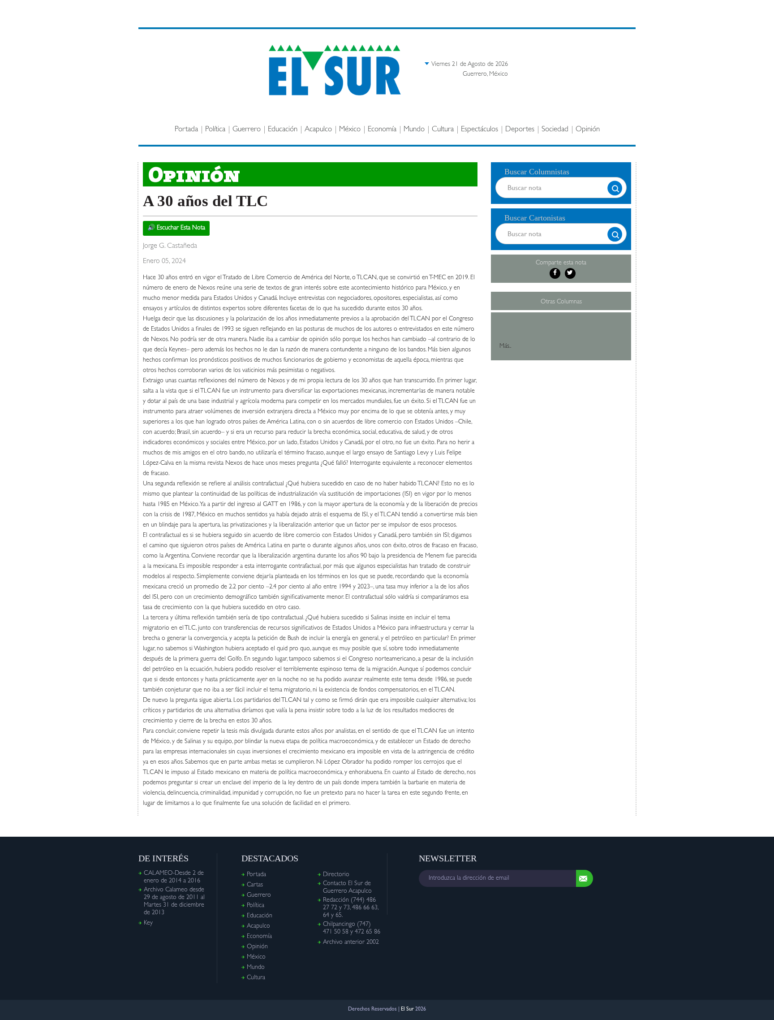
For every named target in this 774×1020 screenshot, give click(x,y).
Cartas (255, 885)
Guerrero (246, 130)
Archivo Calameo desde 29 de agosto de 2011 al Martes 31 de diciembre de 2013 (174, 901)
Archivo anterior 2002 (351, 942)
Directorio (336, 875)
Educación (282, 130)
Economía (382, 130)
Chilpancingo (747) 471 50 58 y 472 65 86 (351, 928)
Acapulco (318, 130)
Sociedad (555, 130)
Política (215, 130)
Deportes (519, 130)
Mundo (414, 130)
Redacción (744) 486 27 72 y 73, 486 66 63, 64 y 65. (350, 908)
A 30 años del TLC (205, 201)
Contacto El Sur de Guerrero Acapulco (347, 888)
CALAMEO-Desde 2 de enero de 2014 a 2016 (174, 877)
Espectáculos (479, 130)
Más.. (505, 346)
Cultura (443, 130)
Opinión (588, 130)
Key (148, 923)
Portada (186, 130)
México (350, 130)
